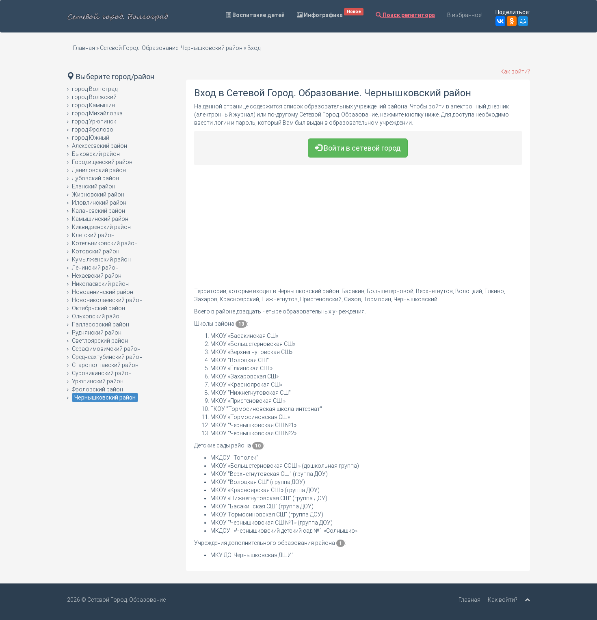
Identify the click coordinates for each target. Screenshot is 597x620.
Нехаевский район (96, 275)
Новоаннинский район (102, 292)
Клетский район (93, 235)
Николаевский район (100, 284)
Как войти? (515, 71)
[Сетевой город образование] (118, 16)
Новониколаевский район (107, 300)
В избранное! (464, 15)
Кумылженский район (101, 259)
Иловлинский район (99, 202)
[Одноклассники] (512, 21)
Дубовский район (95, 178)
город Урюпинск (94, 121)
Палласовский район (100, 324)
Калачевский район (98, 210)
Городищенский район (102, 162)
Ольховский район (97, 316)
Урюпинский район (97, 381)
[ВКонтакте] (500, 21)
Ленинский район (95, 267)
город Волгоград (94, 89)
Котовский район (95, 251)
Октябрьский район (98, 308)
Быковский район (96, 154)
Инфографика (332, 13)
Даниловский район (99, 170)
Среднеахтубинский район (107, 357)
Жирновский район (98, 194)
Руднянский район (96, 332)
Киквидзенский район (101, 227)
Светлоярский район (100, 340)
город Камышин (93, 105)
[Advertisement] (358, 230)
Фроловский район (97, 389)
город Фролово (92, 129)
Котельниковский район (105, 243)
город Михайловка (97, 113)
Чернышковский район (105, 397)
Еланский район (93, 186)
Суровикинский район (102, 373)
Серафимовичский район (106, 349)
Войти (361, 148)
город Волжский (94, 97)
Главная (84, 48)
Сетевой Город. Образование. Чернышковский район (171, 48)
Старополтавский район (105, 365)
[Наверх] (527, 599)
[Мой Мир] (523, 21)
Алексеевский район (99, 146)
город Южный (90, 137)
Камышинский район (100, 219)
